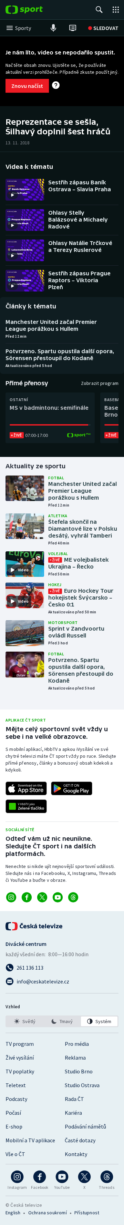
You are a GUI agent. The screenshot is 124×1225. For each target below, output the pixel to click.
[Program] (72, 28)
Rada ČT (74, 1098)
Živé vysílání (20, 1057)
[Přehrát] (12, 195)
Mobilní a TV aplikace (30, 1140)
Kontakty (76, 1154)
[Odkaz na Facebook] (26, 897)
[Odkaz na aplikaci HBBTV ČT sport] (26, 806)
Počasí (13, 1112)
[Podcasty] (53, 28)
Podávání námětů (85, 1126)
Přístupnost (86, 1212)
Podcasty (16, 1098)
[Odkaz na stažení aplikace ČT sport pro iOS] (26, 788)
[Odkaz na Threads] (73, 897)
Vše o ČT (15, 1154)
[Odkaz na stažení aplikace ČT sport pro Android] (71, 788)
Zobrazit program (99, 383)
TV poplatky (20, 1071)
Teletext (16, 1085)
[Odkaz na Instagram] (11, 897)
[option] (25, 1021)
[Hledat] (99, 9)
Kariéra (73, 1112)
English (13, 1212)
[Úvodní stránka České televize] (34, 926)
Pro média (77, 1043)
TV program (20, 1043)
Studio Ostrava (82, 1085)
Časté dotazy (80, 1140)
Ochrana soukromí (47, 1212)
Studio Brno (79, 1071)
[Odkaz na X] (42, 897)
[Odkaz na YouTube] (57, 897)
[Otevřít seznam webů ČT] (115, 9)
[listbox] (62, 1021)
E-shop (14, 1126)
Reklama (75, 1057)
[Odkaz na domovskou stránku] (34, 10)
